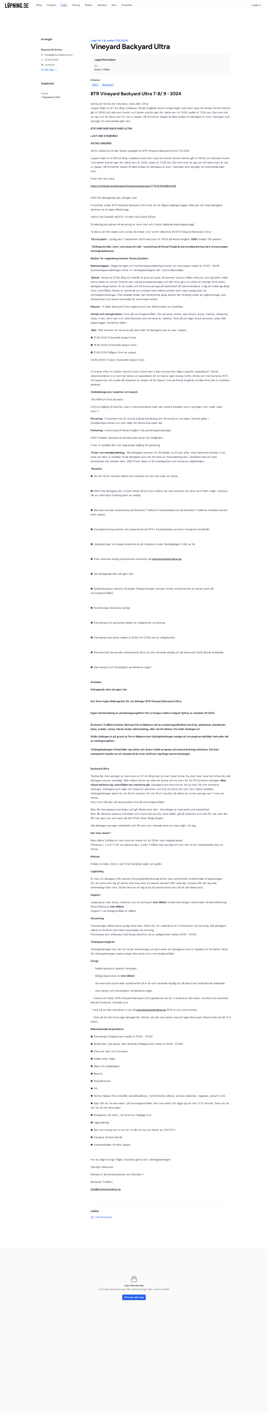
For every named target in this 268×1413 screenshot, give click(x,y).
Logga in (256, 5)
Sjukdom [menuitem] (102, 5)
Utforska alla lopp (134, 1297)
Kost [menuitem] (114, 5)
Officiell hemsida (103, 1217)
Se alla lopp (47, 69)
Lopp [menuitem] (64, 5)
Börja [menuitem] (39, 5)
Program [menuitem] (51, 5)
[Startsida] (17, 5)
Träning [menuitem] (75, 5)
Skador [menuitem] (88, 5)
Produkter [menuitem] (126, 5)
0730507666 (51, 59)
